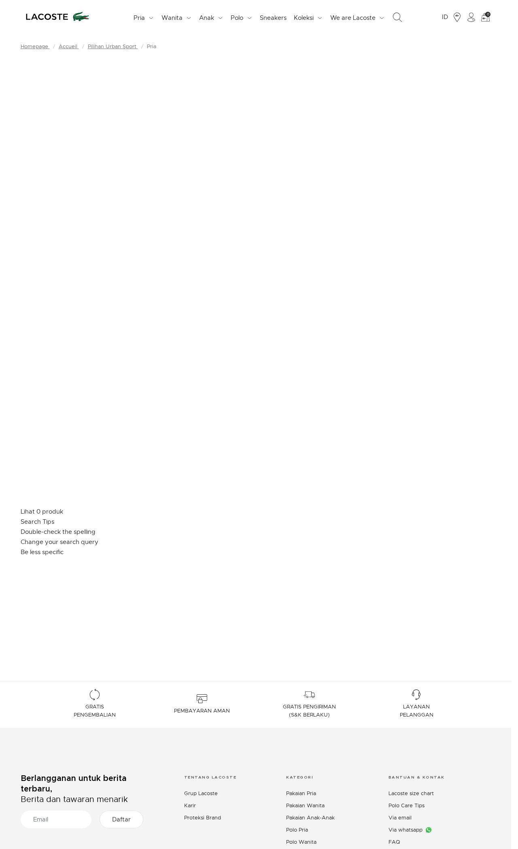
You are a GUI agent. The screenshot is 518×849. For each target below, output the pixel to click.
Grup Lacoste (201, 793)
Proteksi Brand (202, 817)
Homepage (35, 46)
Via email (400, 817)
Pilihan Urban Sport (113, 46)
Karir (190, 805)
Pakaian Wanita (305, 805)
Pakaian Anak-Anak (310, 817)
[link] (273, 17)
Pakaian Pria (301, 793)
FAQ (394, 841)
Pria (151, 46)
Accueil (69, 46)
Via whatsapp (405, 829)
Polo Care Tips (406, 805)
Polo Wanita (301, 841)
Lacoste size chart (411, 793)
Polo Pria (297, 829)
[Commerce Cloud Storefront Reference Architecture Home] (57, 17)
